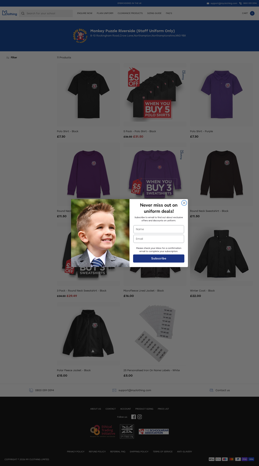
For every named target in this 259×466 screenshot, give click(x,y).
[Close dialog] (184, 203)
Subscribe (158, 258)
